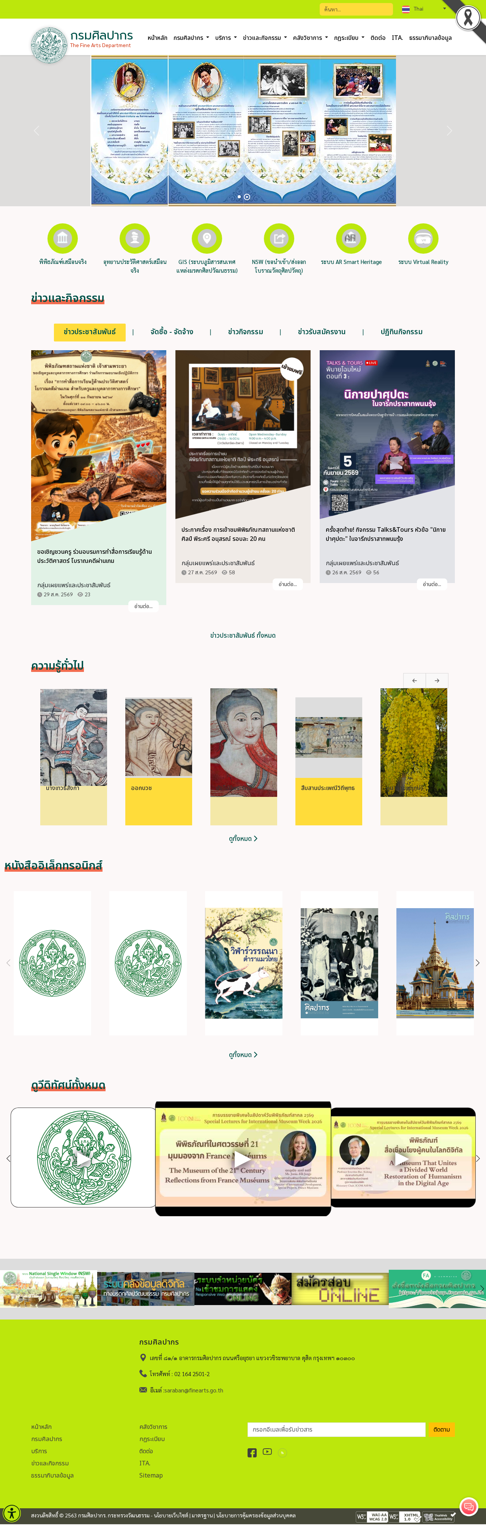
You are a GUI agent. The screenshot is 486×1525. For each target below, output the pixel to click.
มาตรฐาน (202, 1515)
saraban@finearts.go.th (193, 1390)
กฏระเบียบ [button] (347, 38)
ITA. (397, 38)
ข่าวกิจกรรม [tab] (245, 332)
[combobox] (424, 8)
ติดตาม (442, 1429)
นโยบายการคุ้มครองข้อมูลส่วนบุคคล (256, 1515)
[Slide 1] (239, 196)
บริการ (39, 1451)
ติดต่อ (378, 38)
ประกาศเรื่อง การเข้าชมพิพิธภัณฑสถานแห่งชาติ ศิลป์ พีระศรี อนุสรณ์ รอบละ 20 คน (238, 534)
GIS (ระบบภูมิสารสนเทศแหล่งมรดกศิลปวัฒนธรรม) (207, 266)
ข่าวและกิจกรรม (50, 1463)
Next (429, 677)
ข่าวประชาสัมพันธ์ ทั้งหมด (243, 636)
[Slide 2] (247, 197)
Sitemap (151, 1475)
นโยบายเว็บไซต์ (171, 1515)
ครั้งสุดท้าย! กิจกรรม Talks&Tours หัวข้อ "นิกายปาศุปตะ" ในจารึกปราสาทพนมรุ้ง (386, 534)
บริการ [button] (223, 38)
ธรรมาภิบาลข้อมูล (430, 38)
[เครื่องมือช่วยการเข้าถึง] (12, 1513)
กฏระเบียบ (152, 1439)
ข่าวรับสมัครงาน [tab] (322, 332)
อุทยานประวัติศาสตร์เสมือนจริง (135, 266)
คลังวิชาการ (153, 1427)
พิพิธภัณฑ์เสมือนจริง (63, 261)
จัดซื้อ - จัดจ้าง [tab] (172, 332)
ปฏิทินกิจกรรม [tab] (402, 332)
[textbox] (424, 8)
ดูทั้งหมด (241, 839)
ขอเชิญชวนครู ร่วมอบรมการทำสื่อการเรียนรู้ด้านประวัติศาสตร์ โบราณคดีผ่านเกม (94, 556)
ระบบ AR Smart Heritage (351, 261)
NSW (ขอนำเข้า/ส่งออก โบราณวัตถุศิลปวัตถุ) (279, 266)
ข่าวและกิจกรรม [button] (262, 38)
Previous (407, 677)
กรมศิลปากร (46, 1439)
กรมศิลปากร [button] (189, 38)
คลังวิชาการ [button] (308, 38)
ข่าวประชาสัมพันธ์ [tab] (90, 332)
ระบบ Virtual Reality (423, 261)
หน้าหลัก (157, 38)
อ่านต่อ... (143, 606)
